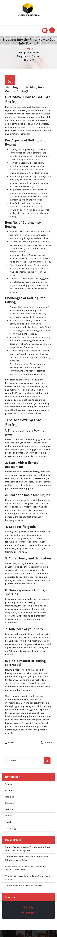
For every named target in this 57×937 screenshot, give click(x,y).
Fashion (9, 809)
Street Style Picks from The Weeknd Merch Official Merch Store (27, 868)
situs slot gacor (29, 912)
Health (8, 815)
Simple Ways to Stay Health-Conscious (25, 885)
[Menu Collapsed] (45, 30)
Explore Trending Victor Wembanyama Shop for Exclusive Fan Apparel (27, 849)
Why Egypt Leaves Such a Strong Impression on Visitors (28, 878)
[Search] (47, 760)
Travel (8, 822)
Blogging (9, 796)
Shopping (10, 803)
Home (27, 48)
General (48, 742)
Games (8, 784)
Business (9, 790)
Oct (10, 80)
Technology (10, 828)
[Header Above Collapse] (52, 30)
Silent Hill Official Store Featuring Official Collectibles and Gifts (26, 858)
